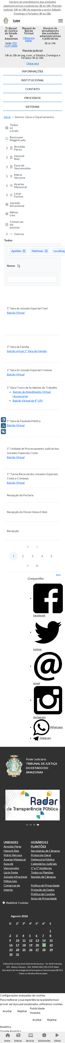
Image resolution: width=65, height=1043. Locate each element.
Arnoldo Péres (12, 846)
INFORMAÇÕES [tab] (32, 71)
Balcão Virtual (16, 312)
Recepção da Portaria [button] (20, 495)
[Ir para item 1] (27, 824)
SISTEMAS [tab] (32, 106)
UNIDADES (11, 842)
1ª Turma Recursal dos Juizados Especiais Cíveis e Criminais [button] (32, 476)
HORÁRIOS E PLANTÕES (39, 844)
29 (51, 949)
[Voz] (3, 425)
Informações (44, 1040)
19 (30, 945)
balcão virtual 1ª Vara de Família (27, 351)
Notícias (18, 1040)
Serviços (30, 1040)
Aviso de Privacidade (44, 898)
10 (17, 940)
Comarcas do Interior (12, 887)
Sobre (58, 574)
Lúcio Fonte (11, 872)
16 (10, 945)
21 (44, 945)
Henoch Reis (11, 850)
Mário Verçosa (13, 855)
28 (44, 949)
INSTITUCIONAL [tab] (32, 80)
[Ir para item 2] (31, 824)
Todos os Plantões (42, 872)
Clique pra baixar (28, 39)
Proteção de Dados (43, 889)
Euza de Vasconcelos (11, 866)
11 (24, 940)
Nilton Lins (10, 881)
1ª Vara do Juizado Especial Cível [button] (27, 308)
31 (17, 954)
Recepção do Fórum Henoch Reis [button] (27, 512)
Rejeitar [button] (22, 1011)
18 (24, 945)
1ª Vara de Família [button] (18, 346)
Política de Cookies (43, 894)
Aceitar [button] (7, 1011)
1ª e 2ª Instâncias (41, 868)
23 (10, 949)
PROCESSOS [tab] (32, 97)
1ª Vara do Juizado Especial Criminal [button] (29, 370)
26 (30, 949)
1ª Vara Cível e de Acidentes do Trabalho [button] (32, 387)
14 (44, 940)
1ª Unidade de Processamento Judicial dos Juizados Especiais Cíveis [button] (33, 451)
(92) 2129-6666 (11, 44)
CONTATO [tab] (32, 89)
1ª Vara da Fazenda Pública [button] (23, 421)
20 (37, 945)
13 (37, 940)
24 (17, 949)
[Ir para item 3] (34, 824)
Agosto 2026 (19, 916)
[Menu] (60, 20)
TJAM (16, 20)
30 (10, 954)
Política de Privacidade (45, 885)
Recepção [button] (13, 531)
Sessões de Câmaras (43, 876)
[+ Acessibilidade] (3, 431)
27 (37, 949)
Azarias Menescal (15, 859)
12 (30, 940)
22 (51, 945)
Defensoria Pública (43, 859)
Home (7, 1040)
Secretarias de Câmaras (45, 850)
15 (51, 940)
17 (17, 945)
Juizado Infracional (15, 876)
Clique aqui (32, 63)
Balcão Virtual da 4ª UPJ (28, 400)
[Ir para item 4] (38, 824)
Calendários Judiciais (44, 863)
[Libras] (3, 419)
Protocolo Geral (41, 855)
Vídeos (57, 1040)
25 (24, 949)
